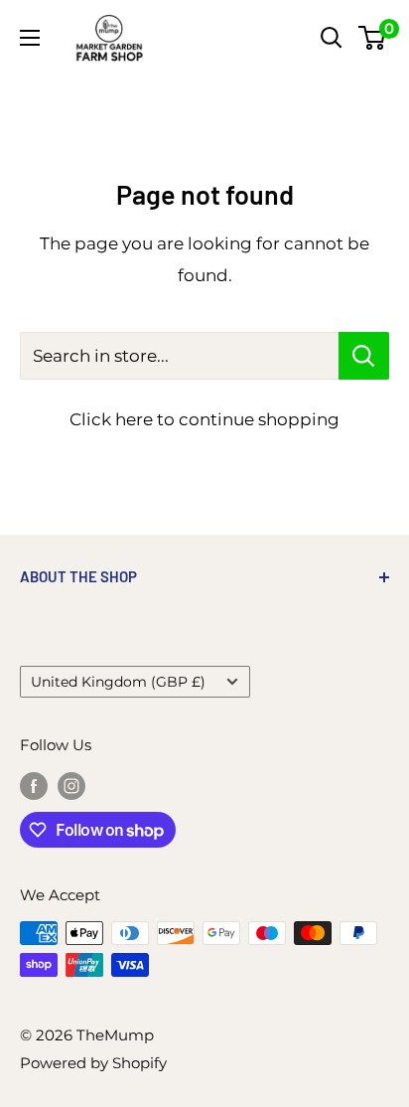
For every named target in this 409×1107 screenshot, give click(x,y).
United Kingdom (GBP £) (118, 682)
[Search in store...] (364, 356)
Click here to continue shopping (204, 419)
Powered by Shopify (93, 1062)
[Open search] (331, 38)
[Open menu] (30, 38)
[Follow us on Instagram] (71, 785)
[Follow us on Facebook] (34, 785)
